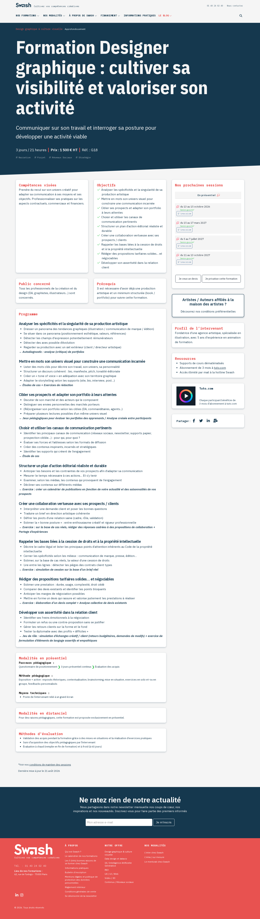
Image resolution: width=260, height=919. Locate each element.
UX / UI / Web (111, 873)
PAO (107, 869)
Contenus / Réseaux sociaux (119, 882)
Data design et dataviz (116, 858)
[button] (28, 16)
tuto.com (220, 368)
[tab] (208, 195)
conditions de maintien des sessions (50, 764)
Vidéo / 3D (110, 878)
